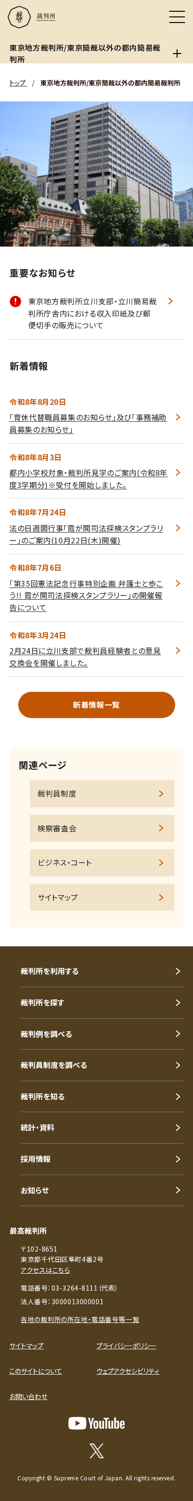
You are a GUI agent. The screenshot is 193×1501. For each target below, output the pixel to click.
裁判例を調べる (46, 1033)
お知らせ (35, 1190)
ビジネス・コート (64, 862)
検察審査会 (56, 828)
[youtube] (96, 1423)
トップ (18, 82)
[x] (96, 1450)
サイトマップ (57, 897)
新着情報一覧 (96, 704)
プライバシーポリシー (126, 1345)
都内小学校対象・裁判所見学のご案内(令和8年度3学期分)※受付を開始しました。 (88, 478)
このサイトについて (35, 1371)
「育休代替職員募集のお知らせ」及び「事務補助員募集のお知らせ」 (88, 423)
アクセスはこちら (45, 1270)
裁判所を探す (42, 1002)
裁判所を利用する (50, 970)
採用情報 (36, 1158)
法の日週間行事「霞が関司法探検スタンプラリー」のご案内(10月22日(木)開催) (86, 534)
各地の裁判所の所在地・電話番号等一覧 (80, 1319)
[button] (173, 933)
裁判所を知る (43, 1096)
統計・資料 (37, 1127)
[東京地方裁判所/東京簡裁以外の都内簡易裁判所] (177, 53)
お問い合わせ (28, 1396)
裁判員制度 (56, 793)
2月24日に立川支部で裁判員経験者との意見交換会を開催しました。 (85, 656)
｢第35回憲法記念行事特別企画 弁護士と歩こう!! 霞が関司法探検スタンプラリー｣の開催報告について (86, 595)
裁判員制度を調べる (54, 1064)
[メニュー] (177, 16)
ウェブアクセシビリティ (127, 1371)
